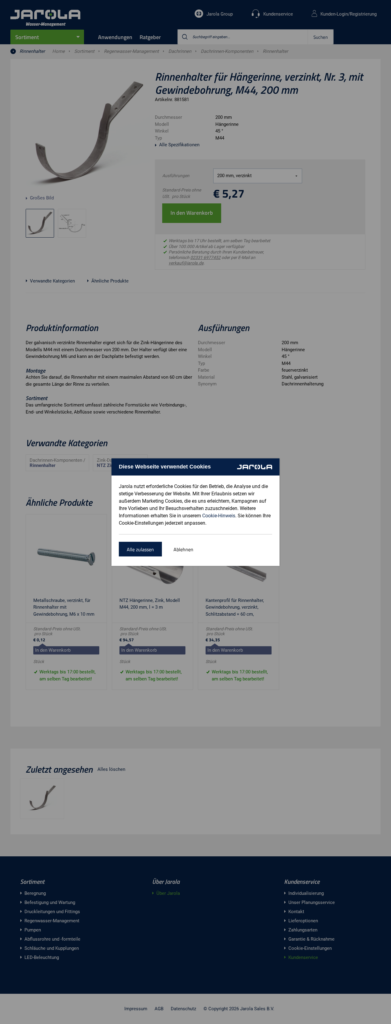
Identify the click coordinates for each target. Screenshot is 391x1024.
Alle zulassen (140, 549)
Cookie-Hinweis (218, 516)
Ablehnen (183, 549)
